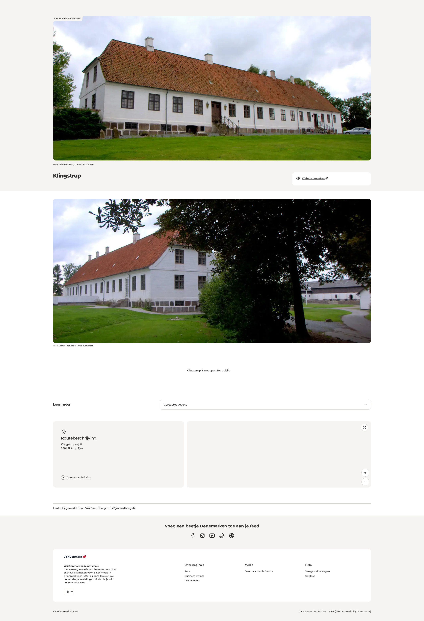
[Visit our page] (202, 536)
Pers (187, 571)
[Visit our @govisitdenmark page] (222, 536)
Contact (310, 575)
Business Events (194, 575)
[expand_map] (364, 427)
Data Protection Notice (312, 611)
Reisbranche (192, 580)
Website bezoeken (313, 178)
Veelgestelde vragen (317, 571)
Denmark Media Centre (259, 571)
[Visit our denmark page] (192, 536)
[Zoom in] (365, 473)
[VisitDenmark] (75, 556)
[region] (279, 454)
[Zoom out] (365, 482)
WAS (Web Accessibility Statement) (350, 611)
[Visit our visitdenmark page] (212, 536)
